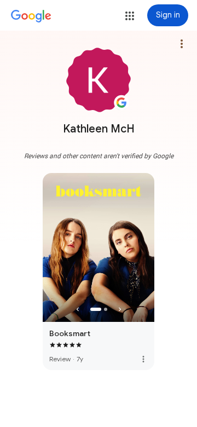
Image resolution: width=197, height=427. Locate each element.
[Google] (31, 16)
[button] (130, 16)
